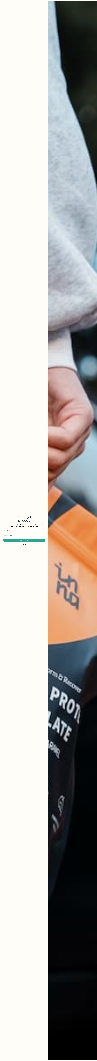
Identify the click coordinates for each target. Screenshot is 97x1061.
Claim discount (24, 540)
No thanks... (24, 545)
